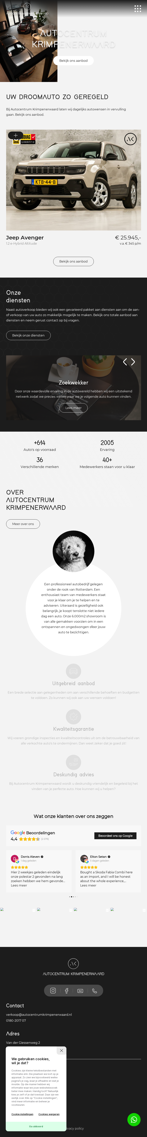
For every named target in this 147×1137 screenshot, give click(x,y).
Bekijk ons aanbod (73, 61)
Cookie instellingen (22, 1114)
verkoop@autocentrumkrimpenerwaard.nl (39, 1015)
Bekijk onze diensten (28, 335)
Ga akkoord (36, 1126)
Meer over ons (23, 524)
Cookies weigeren (49, 1114)
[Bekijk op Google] (15, 858)
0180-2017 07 (16, 1020)
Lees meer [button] (19, 885)
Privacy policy (73, 1128)
